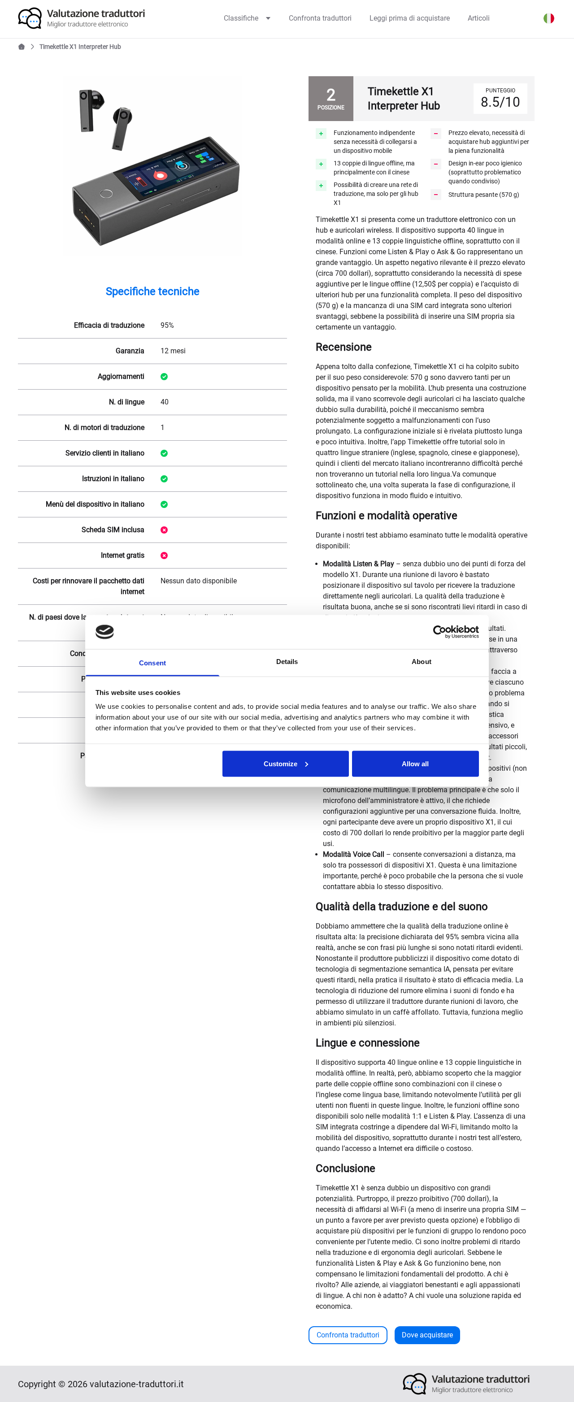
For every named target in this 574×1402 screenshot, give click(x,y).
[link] (94, 18)
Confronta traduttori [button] (348, 1335)
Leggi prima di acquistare (410, 18)
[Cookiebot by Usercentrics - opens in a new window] (439, 631)
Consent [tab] (152, 663)
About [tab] (421, 661)
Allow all (415, 763)
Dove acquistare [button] (427, 1335)
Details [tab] (287, 661)
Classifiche (241, 18)
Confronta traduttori (320, 18)
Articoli (479, 18)
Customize (280, 763)
